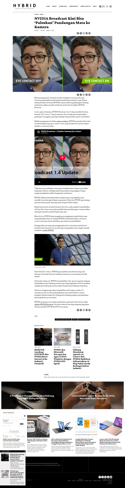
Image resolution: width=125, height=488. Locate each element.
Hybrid (36, 14)
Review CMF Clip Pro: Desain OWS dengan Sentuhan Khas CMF (37, 440)
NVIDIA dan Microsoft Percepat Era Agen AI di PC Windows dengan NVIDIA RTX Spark (62, 357)
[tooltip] (78, 33)
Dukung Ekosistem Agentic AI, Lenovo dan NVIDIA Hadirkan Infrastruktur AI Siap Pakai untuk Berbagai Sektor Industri (81, 359)
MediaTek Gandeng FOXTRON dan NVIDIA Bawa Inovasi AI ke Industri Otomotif (41, 357)
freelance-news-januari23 (63, 319)
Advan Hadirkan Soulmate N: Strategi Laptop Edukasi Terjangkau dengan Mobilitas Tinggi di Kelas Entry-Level (62, 441)
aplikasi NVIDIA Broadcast (43, 304)
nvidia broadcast (84, 319)
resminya (62, 121)
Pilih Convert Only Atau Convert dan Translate (11, 439)
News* (42, 14)
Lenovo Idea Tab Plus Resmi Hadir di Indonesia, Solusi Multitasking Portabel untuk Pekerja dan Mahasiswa (110, 441)
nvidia (75, 319)
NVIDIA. (48, 230)
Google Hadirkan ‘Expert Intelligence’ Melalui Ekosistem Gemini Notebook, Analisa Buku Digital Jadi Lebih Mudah (85, 442)
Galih (37, 30)
